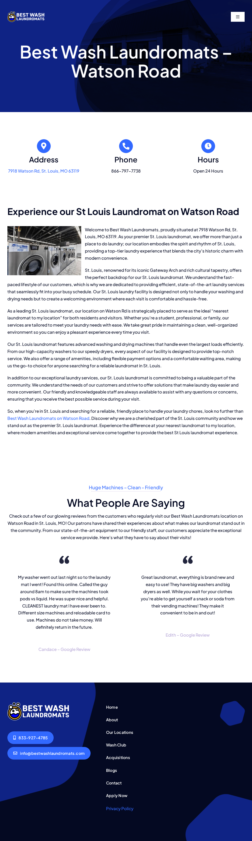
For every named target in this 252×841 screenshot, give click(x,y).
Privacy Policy (119, 808)
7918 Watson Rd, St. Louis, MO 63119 (43, 171)
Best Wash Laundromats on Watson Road (48, 418)
